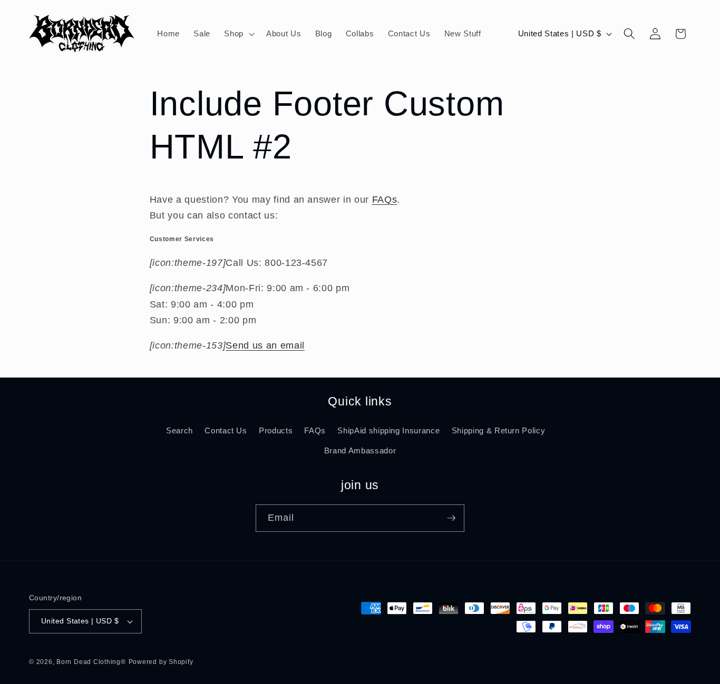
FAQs (384, 199)
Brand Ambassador (360, 450)
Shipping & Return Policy (499, 430)
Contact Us (226, 430)
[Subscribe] (451, 518)
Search (179, 430)
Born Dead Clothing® (91, 662)
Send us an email (265, 345)
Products (276, 430)
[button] (238, 34)
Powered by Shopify (161, 662)
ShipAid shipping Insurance (388, 430)
